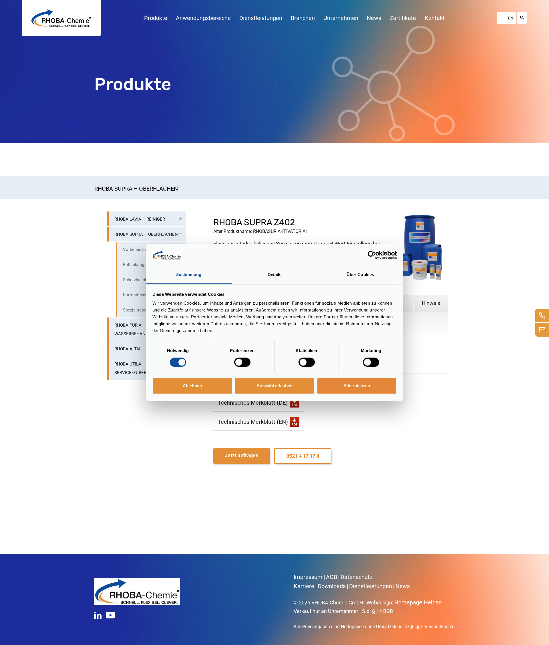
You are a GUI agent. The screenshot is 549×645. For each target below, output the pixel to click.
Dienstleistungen (370, 586)
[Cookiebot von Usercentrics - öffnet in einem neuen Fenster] (372, 255)
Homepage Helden (418, 602)
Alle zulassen (356, 386)
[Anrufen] (542, 315)
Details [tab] (275, 274)
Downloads (332, 586)
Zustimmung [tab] (189, 274)
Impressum (308, 577)
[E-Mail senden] (542, 330)
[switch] (242, 362)
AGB (331, 577)
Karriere (304, 586)
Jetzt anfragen (241, 455)
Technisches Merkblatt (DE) (253, 402)
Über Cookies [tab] (360, 274)
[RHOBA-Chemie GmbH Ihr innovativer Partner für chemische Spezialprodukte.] (61, 18)
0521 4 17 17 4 (302, 456)
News (402, 586)
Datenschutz (357, 577)
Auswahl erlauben (274, 386)
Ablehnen (192, 386)
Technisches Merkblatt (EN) (253, 421)
